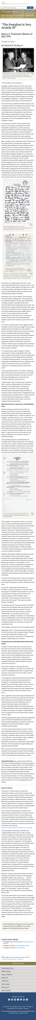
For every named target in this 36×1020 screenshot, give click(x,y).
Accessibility (13, 1006)
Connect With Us (18, 997)
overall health (20, 948)
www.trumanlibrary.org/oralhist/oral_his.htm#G (16, 827)
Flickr (27, 999)
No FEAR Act (20, 1008)
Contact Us (6, 1006)
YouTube (21, 999)
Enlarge (32, 74)
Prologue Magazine (19, 15)
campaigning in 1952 (22, 945)
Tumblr (18, 999)
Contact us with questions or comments (12, 959)
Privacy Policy (21, 1006)
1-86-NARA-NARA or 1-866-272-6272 (18, 1013)
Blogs (24, 999)
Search (30, 7)
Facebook (9, 999)
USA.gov (26, 1008)
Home (3, 15)
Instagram (15, 999)
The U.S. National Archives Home (14, 3)
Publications (9, 15)
